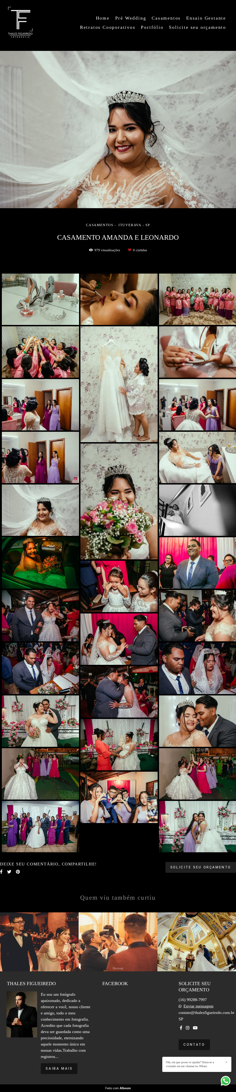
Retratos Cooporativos (108, 27)
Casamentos (166, 17)
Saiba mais (59, 1068)
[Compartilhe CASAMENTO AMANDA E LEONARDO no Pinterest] (18, 872)
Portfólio (152, 27)
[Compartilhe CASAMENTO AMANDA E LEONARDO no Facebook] (1, 872)
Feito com (118, 1088)
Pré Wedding (130, 17)
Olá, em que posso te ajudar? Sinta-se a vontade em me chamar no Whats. (190, 1064)
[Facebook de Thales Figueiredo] (181, 1028)
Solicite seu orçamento (197, 27)
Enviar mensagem (198, 1006)
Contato (194, 1044)
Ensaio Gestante (206, 17)
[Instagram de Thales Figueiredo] (187, 1028)
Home (103, 17)
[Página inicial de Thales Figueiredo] (20, 22)
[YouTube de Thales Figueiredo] (195, 1028)
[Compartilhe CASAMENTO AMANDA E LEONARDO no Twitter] (9, 872)
